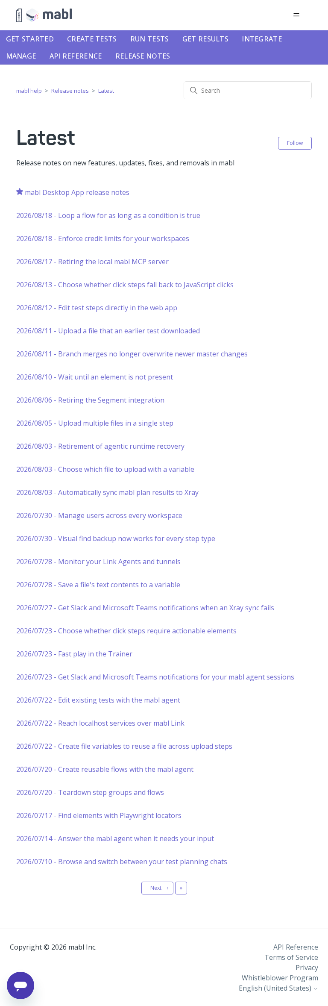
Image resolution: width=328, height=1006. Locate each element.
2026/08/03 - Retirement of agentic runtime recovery (100, 446)
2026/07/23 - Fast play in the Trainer (74, 654)
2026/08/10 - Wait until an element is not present (94, 377)
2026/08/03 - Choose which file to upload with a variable (105, 469)
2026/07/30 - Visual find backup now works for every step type (115, 538)
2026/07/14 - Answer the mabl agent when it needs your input (115, 838)
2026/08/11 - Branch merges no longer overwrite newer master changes (132, 354)
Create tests (92, 39)
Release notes (142, 56)
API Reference (76, 56)
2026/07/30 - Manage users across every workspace (99, 515)
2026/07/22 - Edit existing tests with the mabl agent (98, 700)
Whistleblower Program (280, 977)
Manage (21, 56)
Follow (295, 143)
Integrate (262, 39)
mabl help (29, 90)
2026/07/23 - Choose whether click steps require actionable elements (126, 630)
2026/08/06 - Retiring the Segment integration (90, 400)
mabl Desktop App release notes (77, 192)
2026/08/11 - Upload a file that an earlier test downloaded (108, 330)
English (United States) (276, 988)
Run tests (149, 39)
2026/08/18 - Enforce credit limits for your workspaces (102, 238)
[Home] (44, 15)
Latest (106, 90)
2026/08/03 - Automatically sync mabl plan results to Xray (107, 492)
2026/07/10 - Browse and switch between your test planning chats (121, 861)
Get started (30, 39)
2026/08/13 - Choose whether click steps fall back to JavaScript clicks (125, 284)
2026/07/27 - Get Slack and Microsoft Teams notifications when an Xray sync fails (145, 607)
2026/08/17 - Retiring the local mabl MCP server (92, 261)
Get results (205, 39)
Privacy (307, 967)
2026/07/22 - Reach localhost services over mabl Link (100, 723)
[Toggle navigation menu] (296, 15)
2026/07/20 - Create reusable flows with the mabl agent (104, 769)
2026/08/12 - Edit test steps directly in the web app (96, 307)
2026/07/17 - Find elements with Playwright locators (99, 815)
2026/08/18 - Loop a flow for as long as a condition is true (108, 215)
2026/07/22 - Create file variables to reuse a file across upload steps (124, 746)
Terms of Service (291, 957)
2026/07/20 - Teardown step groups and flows (90, 792)
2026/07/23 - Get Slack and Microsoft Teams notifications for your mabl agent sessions (155, 677)
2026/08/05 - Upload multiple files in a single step (94, 423)
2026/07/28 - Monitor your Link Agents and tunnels (98, 561)
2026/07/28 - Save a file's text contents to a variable (98, 584)
